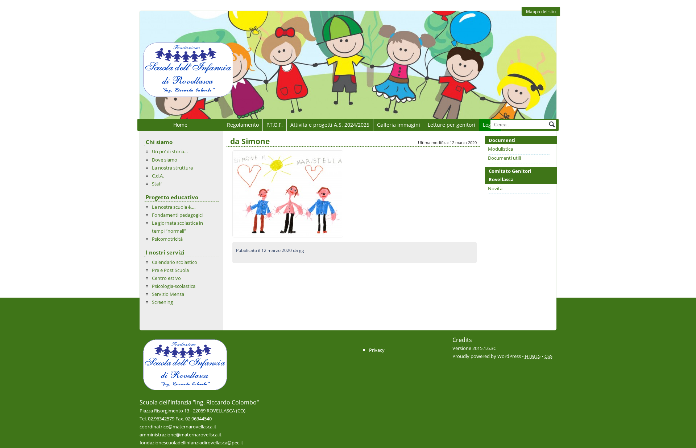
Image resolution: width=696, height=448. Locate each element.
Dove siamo (164, 159)
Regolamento (243, 124)
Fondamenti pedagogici (177, 215)
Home (180, 124)
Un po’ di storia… (170, 151)
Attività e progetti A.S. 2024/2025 (329, 124)
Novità (495, 188)
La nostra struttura (172, 167)
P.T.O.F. (274, 124)
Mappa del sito (541, 11)
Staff (157, 183)
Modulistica (500, 149)
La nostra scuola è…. (173, 207)
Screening (162, 302)
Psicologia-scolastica (173, 286)
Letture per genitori (451, 124)
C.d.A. (158, 175)
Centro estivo (166, 278)
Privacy (377, 350)
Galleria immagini (398, 124)
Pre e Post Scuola (170, 270)
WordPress (509, 356)
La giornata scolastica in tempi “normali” (177, 227)
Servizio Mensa (168, 294)
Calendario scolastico (174, 262)
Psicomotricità (167, 239)
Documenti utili (504, 158)
